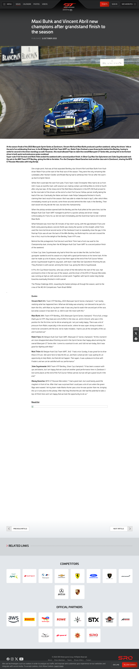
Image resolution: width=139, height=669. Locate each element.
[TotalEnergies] (45, 619)
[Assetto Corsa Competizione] (126, 619)
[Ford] (94, 576)
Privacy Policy (79, 660)
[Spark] (62, 635)
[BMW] (45, 576)
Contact (88, 660)
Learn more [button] (58, 666)
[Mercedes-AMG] (62, 592)
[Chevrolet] (62, 576)
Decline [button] (116, 665)
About (50, 660)
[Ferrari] (77, 576)
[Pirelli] (29, 619)
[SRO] (94, 635)
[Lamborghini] (110, 576)
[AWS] (13, 619)
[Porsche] (77, 592)
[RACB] (77, 635)
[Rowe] (62, 619)
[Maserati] (77, 619)
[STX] (94, 619)
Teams (69, 660)
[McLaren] (126, 576)
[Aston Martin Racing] (13, 576)
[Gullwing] (45, 635)
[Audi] (29, 576)
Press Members (59, 660)
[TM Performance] (110, 619)
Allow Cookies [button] (130, 665)
